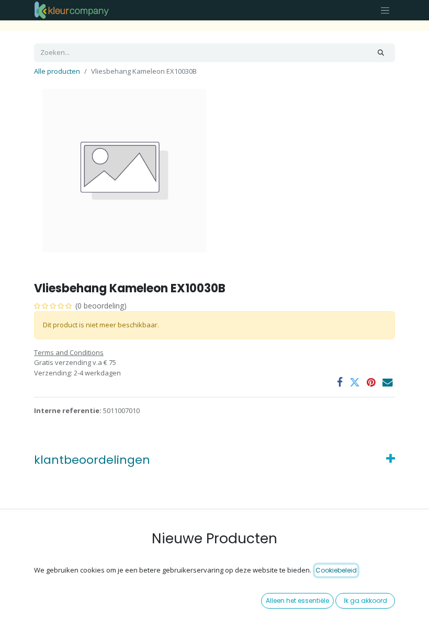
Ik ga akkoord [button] (365, 600)
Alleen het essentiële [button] (297, 600)
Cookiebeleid (336, 570)
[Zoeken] (381, 52)
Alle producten (57, 71)
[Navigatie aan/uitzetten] (385, 10)
